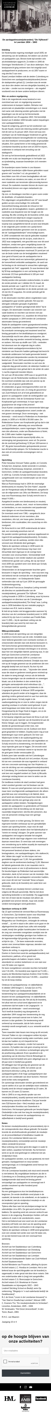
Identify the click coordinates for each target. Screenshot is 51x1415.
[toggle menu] (47, 3)
